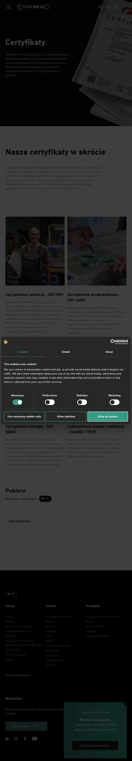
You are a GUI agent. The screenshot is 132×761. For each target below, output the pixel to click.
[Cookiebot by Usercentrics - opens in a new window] (113, 341)
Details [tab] (66, 351)
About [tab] (109, 351)
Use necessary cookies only (24, 416)
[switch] (50, 402)
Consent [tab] (23, 351)
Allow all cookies (108, 416)
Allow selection (66, 416)
